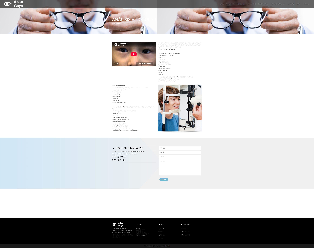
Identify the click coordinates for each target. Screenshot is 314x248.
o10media (168, 245)
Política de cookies (185, 235)
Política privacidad (185, 231)
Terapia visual (162, 238)
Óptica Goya (162, 228)
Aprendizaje (162, 235)
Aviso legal (183, 228)
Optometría (161, 231)
